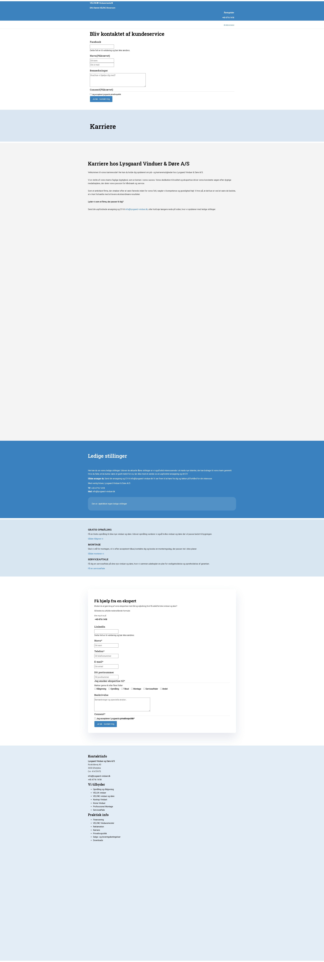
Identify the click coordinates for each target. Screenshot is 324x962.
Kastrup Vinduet (100, 799)
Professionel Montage (103, 806)
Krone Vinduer (99, 803)
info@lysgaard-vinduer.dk (136, 209)
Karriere (96, 830)
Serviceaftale (99, 810)
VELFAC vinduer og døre (103, 796)
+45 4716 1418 (228, 18)
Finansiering (98, 820)
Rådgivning (101, 689)
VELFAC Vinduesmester (103, 823)
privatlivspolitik (116, 94)
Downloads (98, 840)
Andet (165, 689)
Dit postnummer (104, 672)
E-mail (98, 661)
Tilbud (126, 689)
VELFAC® (101, 3)
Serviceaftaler (152, 689)
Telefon (99, 651)
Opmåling (115, 689)
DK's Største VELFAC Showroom (102, 8)
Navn (100, 55)
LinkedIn (99, 626)
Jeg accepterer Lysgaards (106, 94)
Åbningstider (229, 13)
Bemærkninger (99, 70)
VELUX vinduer (99, 793)
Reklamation (98, 826)
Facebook (95, 41)
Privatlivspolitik (100, 833)
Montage (137, 689)
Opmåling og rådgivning (103, 789)
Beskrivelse (101, 694)
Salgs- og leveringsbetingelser (106, 837)
